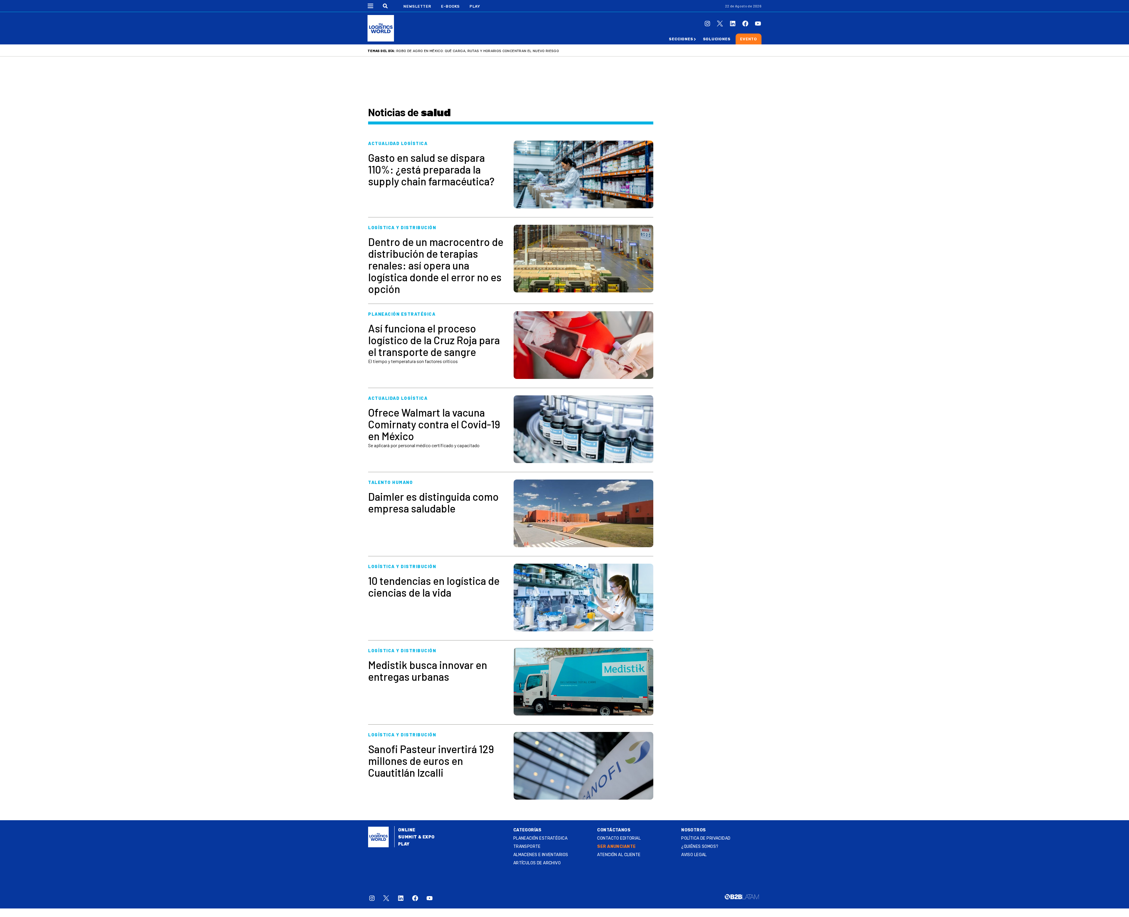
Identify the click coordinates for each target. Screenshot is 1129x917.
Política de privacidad (705, 838)
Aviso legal (694, 854)
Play (475, 6)
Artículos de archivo (537, 863)
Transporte (527, 846)
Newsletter (417, 6)
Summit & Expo (416, 837)
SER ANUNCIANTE (616, 846)
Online (406, 830)
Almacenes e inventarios (540, 854)
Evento (748, 39)
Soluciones (717, 39)
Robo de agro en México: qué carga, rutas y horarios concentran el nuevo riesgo (477, 51)
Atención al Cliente (618, 854)
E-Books (450, 6)
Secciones (681, 39)
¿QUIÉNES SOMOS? (699, 846)
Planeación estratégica (540, 838)
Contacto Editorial (619, 838)
